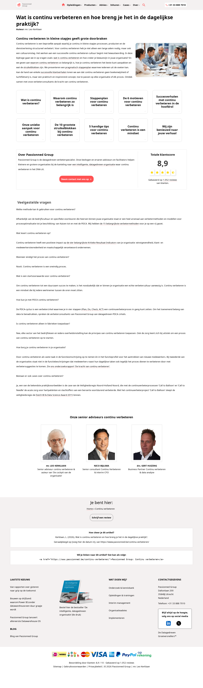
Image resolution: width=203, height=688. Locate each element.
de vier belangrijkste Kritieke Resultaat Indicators (91, 242)
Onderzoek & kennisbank (121, 587)
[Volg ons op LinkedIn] (168, 623)
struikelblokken (31, 67)
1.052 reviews (170, 179)
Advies (103, 4)
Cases (126, 4)
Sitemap (57, 666)
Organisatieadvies (118, 610)
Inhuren (114, 4)
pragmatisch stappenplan (78, 67)
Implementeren (116, 617)
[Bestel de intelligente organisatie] (76, 591)
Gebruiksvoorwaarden (75, 666)
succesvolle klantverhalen (53, 72)
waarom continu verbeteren (44, 62)
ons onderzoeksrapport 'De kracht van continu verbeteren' (80, 366)
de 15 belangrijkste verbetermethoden (119, 223)
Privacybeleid (95, 666)
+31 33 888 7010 (177, 4)
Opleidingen (73, 4)
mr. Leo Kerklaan (33, 29)
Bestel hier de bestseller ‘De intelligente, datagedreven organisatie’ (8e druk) (73, 611)
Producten (90, 4)
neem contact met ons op (75, 179)
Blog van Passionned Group (24, 636)
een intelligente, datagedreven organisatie (93, 164)
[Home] (19, 5)
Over (135, 4)
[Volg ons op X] (179, 623)
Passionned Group (26, 5)
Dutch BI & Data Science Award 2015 (54, 394)
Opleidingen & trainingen (121, 595)
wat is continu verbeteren (66, 57)
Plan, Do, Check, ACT (92, 309)
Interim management (119, 602)
